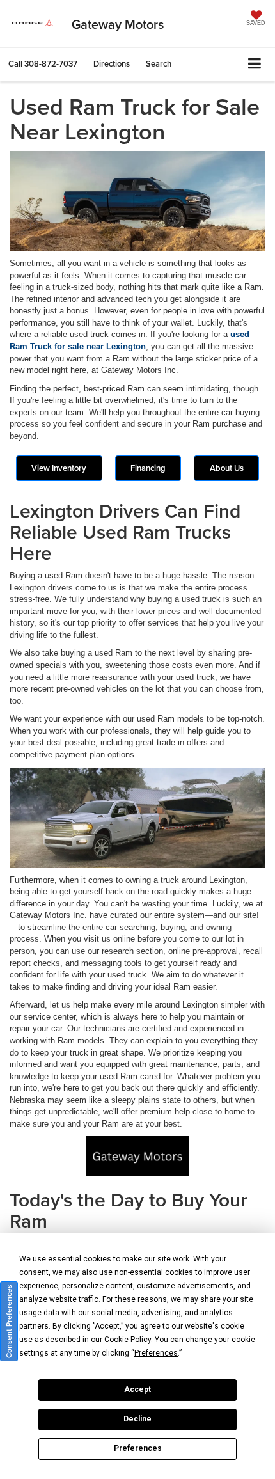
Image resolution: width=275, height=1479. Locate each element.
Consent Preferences (8, 1321)
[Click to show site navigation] (255, 64)
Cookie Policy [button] (127, 1339)
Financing (148, 468)
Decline (137, 1418)
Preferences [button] (156, 1352)
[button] (43, 63)
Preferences (138, 1448)
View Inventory (58, 468)
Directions (111, 64)
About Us (227, 468)
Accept (137, 1389)
